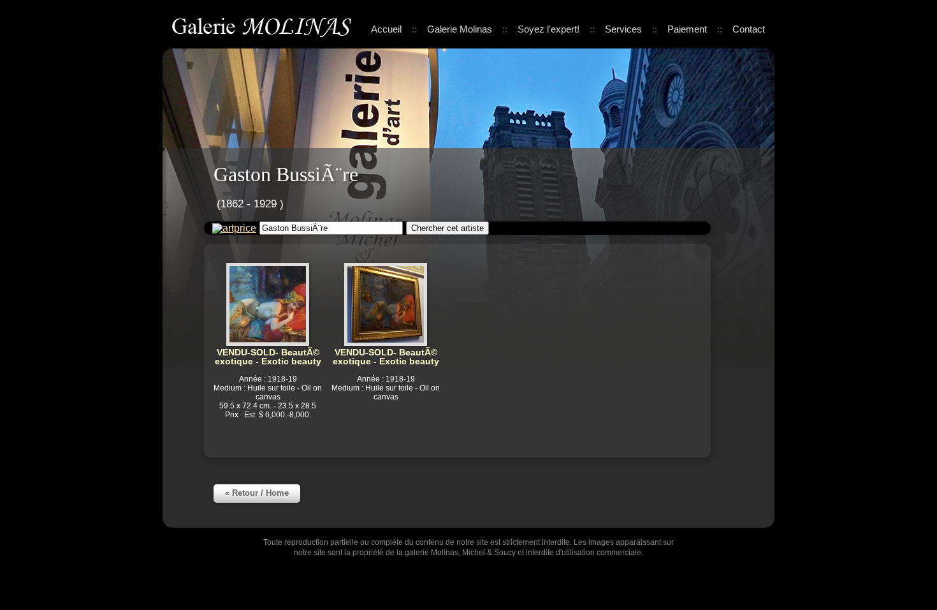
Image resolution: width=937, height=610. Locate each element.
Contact (748, 29)
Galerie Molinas (263, 25)
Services (623, 29)
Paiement (687, 29)
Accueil (386, 29)
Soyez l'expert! (548, 29)
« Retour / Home (257, 493)
